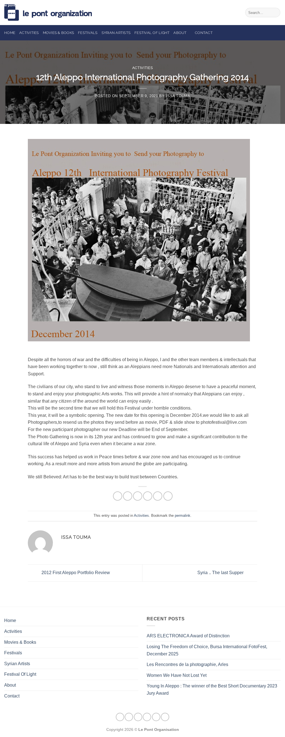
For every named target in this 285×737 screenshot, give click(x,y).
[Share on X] (127, 496)
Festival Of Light (151, 33)
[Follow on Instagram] (129, 717)
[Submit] (275, 12)
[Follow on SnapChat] (138, 717)
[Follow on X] (147, 717)
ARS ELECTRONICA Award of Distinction (188, 635)
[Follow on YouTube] (165, 717)
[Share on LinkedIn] (157, 496)
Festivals (87, 33)
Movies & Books (58, 33)
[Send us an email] (156, 717)
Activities (29, 33)
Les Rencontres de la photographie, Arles (187, 664)
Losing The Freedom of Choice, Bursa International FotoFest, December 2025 (207, 650)
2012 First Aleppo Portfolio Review (75, 572)
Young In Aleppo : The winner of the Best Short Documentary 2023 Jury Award (212, 690)
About (179, 33)
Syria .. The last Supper (221, 572)
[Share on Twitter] (137, 496)
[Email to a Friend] (147, 496)
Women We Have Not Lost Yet (177, 675)
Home (9, 33)
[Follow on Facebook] (120, 717)
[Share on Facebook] (117, 496)
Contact (204, 33)
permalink (182, 515)
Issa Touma (178, 96)
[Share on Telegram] (168, 496)
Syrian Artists (116, 33)
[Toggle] (135, 685)
